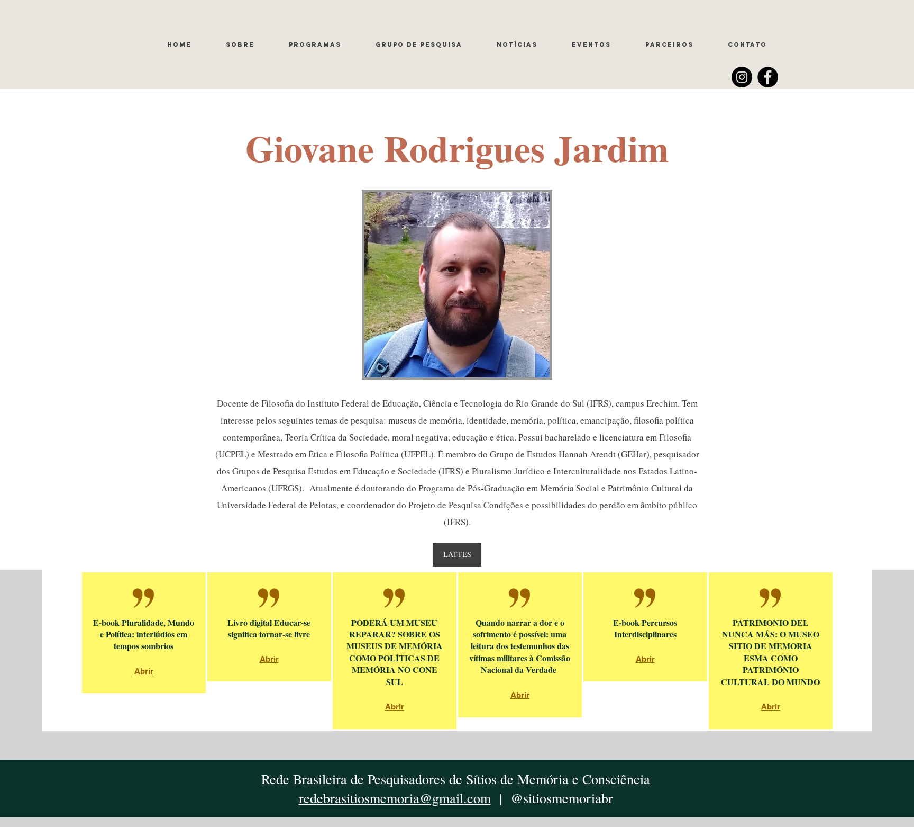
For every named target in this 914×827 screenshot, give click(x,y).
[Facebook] (767, 77)
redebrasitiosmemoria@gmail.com (395, 798)
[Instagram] (742, 77)
